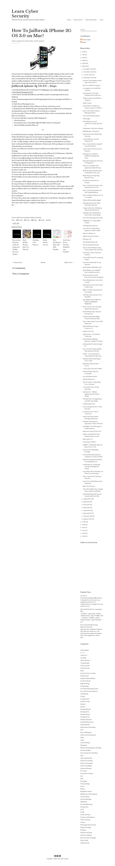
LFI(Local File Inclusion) (88, 735)
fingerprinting (84, 683)
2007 (84, 527)
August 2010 (87, 499)
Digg (49, 220)
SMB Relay (83, 802)
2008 (84, 524)
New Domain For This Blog (89, 753)
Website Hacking (85, 827)
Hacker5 (83, 704)
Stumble (42, 220)
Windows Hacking (86, 832)
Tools (82, 809)
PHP (81, 778)
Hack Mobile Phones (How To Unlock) (26, 244)
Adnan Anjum (86, 39)
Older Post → (69, 262)
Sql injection (84, 807)
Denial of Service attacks (88, 673)
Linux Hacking (85, 742)
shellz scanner (87, 103)
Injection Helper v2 (89, 233)
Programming (84, 784)
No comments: (40, 41)
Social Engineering (86, 804)
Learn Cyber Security (25, 14)
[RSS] (60, 856)
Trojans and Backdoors (87, 817)
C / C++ (82, 653)
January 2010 (88, 519)
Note (81, 755)
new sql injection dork (90, 376)
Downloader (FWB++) (89, 442)
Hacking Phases (85, 714)
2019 (83, 52)
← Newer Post (17, 262)
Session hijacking (85, 799)
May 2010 (87, 507)
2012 (83, 60)
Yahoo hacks (84, 840)
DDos (82, 670)
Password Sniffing (86, 766)
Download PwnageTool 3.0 (23, 92)
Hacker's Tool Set (88, 331)
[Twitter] (55, 856)
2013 (83, 57)
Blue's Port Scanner (89, 486)
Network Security (91, 20)
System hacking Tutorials (91, 245)
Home (69, 20)
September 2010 (89, 77)
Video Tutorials (85, 820)
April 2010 (87, 510)
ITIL (81, 730)
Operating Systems (86, 758)
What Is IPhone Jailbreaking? (92, 200)
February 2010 (88, 516)
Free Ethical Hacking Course (89, 688)
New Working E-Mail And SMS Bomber (57, 244)
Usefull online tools (89, 404)
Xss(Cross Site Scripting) (88, 838)
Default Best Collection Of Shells (93, 128)
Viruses (82, 822)
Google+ (35, 220)
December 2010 (89, 69)
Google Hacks (84, 699)
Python (82, 789)
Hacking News (84, 712)
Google (82, 696)
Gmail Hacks (84, 694)
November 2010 (89, 72)
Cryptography (84, 663)
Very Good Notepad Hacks (91, 116)
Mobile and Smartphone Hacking (26, 217)
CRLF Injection (85, 660)
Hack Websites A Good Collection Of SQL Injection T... (92, 123)
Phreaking (38, 217)
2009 (84, 522)
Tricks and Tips (85, 814)
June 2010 (87, 504)
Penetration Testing (86, 773)
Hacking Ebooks (85, 709)
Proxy (82, 786)
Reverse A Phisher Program (91, 85)
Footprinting (84, 686)
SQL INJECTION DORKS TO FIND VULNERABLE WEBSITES (92, 302)
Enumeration (84, 676)
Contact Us (83, 655)
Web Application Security (88, 825)
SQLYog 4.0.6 (87, 239)
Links (82, 737)
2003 (84, 533)
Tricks (82, 812)
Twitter (27, 220)
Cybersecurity (77, 20)
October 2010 (88, 75)
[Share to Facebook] (18, 223)
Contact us (83, 595)
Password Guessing (86, 763)
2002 (84, 536)
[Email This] (13, 223)
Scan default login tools (90, 242)
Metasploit (83, 745)
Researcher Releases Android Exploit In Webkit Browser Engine (17, 247)
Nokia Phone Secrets (45, 242)
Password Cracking (86, 760)
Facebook (20, 220)
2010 (84, 66)
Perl (81, 776)
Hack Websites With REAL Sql (92, 267)
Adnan (84, 42)
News (101, 20)
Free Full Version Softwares (89, 691)
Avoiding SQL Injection (90, 225)
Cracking (83, 658)
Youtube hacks (84, 843)
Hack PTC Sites (85, 701)
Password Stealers (86, 768)
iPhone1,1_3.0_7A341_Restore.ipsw (55, 90)
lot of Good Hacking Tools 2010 (93, 218)
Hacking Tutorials (86, 719)
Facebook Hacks (85, 681)
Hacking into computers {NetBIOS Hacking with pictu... (91, 156)
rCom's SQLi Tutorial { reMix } (92, 368)
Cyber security (84, 665)
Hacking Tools (84, 717)
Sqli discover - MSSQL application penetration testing (91, 394)
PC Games (83, 771)
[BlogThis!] (15, 223)
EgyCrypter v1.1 (88, 439)
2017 (83, 54)
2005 (84, 530)
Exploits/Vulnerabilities (87, 678)
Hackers (82, 706)
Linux (82, 740)
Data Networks (85, 668)
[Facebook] (57, 856)
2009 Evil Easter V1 (89, 379)
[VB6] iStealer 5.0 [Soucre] (91, 131)
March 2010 (87, 513)
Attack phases (84, 650)
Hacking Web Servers (87, 722)
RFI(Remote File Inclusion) (88, 794)
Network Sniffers (85, 750)
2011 (83, 63)
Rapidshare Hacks (86, 791)
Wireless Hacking (85, 835)
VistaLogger (86, 118)
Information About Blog (87, 727)
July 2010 (87, 502)
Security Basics (85, 796)
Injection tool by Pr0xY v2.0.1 (92, 431)
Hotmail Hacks (85, 724)
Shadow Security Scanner (91, 236)
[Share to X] (16, 223)
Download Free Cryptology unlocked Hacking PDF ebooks (91, 466)
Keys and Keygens (86, 732)
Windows (83, 830)
